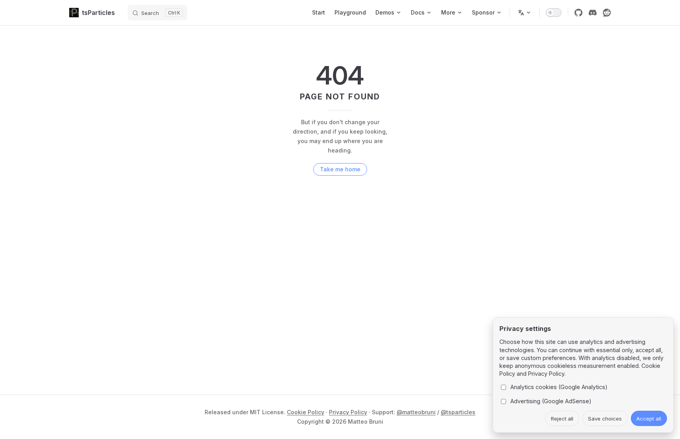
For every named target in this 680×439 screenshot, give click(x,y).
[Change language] (524, 12)
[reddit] (607, 13)
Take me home (340, 169)
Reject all (562, 418)
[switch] (554, 12)
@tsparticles (458, 412)
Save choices (605, 418)
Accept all (648, 418)
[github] (578, 13)
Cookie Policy (305, 412)
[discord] (593, 13)
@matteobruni (416, 412)
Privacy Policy (348, 412)
